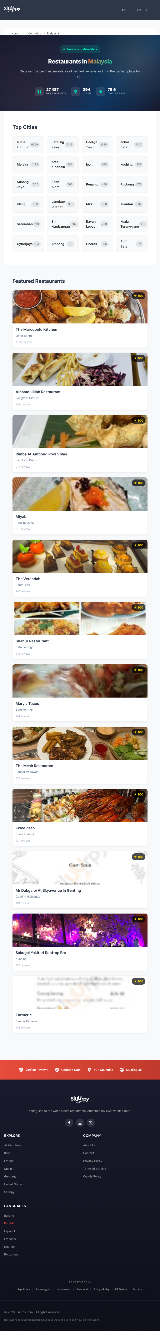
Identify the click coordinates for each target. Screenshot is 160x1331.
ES (131, 10)
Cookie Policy (92, 1176)
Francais (10, 1239)
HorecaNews (64, 1289)
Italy (7, 1153)
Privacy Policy (92, 1161)
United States (13, 1184)
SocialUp (137, 1289)
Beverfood (82, 1289)
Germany (10, 1176)
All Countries (12, 1145)
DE (146, 10)
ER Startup (121, 1289)
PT (154, 10)
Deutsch (9, 1246)
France (9, 1161)
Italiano (9, 1215)
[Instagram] (80, 1123)
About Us (89, 1145)
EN (124, 10)
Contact (88, 1153)
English (9, 1223)
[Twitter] (91, 1123)
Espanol (9, 1231)
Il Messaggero (43, 1289)
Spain (8, 1168)
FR (139, 10)
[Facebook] (69, 1123)
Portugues (11, 1254)
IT (116, 10)
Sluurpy (9, 1192)
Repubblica (24, 1289)
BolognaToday (101, 1289)
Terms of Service (94, 1168)
